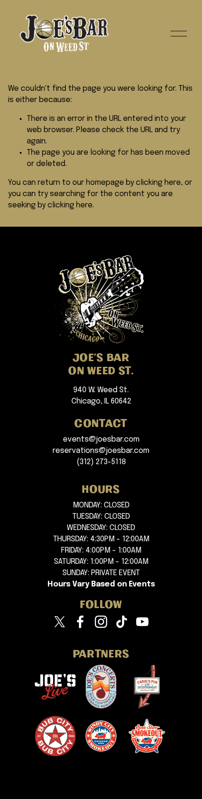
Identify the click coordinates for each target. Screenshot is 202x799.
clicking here (158, 183)
